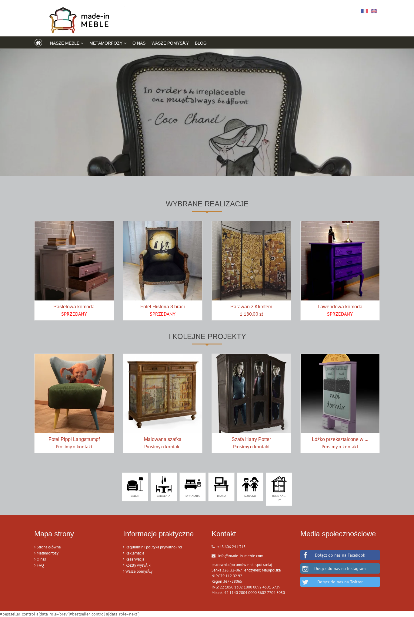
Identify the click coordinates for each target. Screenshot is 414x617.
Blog (201, 43)
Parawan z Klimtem (251, 306)
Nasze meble (65, 43)
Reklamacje (135, 553)
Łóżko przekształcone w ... (340, 439)
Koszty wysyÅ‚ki (138, 565)
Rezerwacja (134, 559)
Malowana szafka (163, 439)
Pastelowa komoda (74, 306)
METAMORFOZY (106, 43)
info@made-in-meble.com (240, 555)
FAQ (40, 565)
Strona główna (48, 547)
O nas (41, 559)
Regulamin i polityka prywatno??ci (153, 547)
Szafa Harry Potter (251, 439)
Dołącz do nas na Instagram (340, 568)
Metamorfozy (47, 553)
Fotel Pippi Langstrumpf (74, 439)
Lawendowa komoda (340, 306)
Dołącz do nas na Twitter (340, 582)
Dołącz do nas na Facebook (340, 555)
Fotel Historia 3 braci (162, 306)
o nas (138, 43)
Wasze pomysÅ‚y (170, 43)
